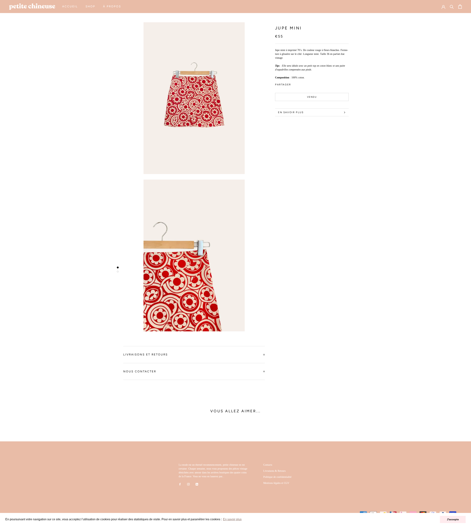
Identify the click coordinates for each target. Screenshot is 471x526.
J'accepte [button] (453, 519)
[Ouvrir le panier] (460, 6)
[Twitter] (299, 84)
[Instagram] (188, 484)
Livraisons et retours (145, 354)
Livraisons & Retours (274, 471)
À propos (112, 6)
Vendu (312, 97)
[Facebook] (294, 84)
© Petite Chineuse (28, 512)
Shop (90, 6)
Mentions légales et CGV (276, 483)
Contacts (267, 464)
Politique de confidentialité (277, 477)
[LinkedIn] (197, 484)
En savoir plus (291, 112)
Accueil (70, 6)
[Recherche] (452, 6)
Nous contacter (139, 371)
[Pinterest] (304, 84)
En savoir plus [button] (232, 519)
